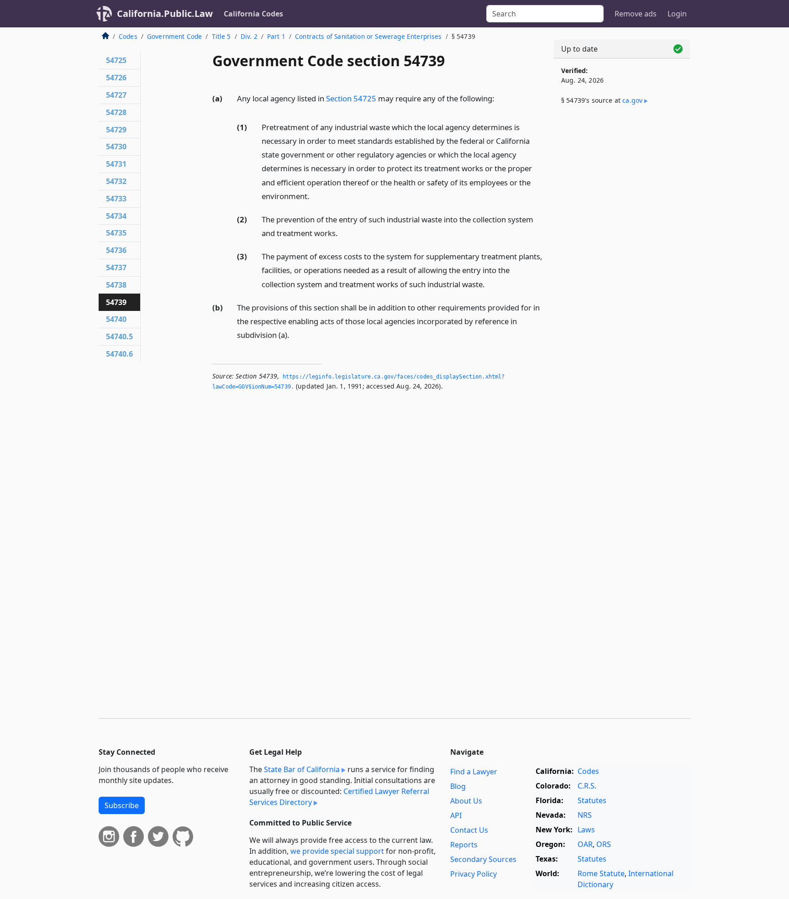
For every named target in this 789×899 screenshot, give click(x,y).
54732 (116, 181)
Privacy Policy (473, 874)
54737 (116, 268)
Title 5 (221, 36)
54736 (116, 250)
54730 (116, 147)
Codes (128, 36)
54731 (116, 164)
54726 (116, 78)
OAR (585, 844)
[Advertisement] (621, 263)
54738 (116, 285)
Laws (586, 830)
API (456, 815)
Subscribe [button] (122, 805)
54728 (116, 112)
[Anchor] (499, 98)
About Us (466, 801)
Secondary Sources (483, 859)
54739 (116, 302)
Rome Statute (601, 873)
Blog (458, 786)
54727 (116, 95)
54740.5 (119, 336)
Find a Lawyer (473, 772)
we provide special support (337, 851)
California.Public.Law (165, 13)
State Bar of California (302, 769)
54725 (116, 60)
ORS (603, 844)
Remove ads (636, 14)
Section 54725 (351, 98)
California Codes (253, 14)
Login (677, 14)
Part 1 (276, 36)
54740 (116, 319)
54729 (116, 130)
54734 (116, 216)
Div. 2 (249, 36)
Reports (464, 845)
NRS (585, 815)
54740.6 (119, 354)
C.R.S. (587, 786)
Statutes (592, 800)
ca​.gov (632, 100)
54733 (116, 199)
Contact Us (469, 830)
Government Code (174, 36)
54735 (116, 233)
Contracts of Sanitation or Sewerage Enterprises (368, 36)
